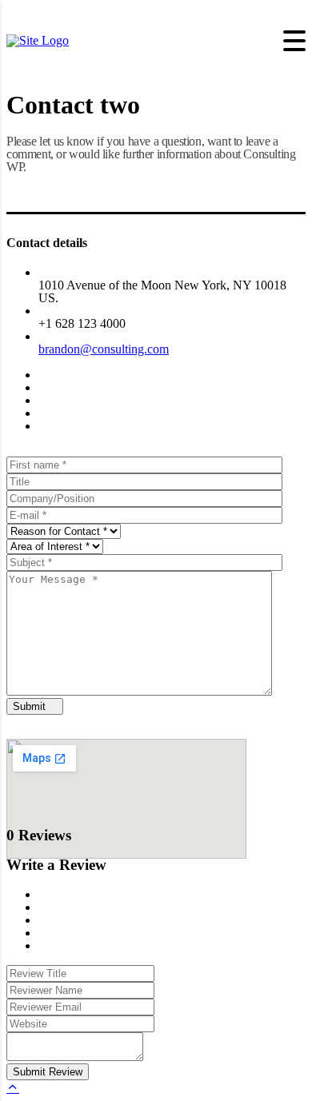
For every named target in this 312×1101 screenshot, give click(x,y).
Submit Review (47, 1072)
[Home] (37, 40)
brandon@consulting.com (103, 349)
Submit (31, 706)
